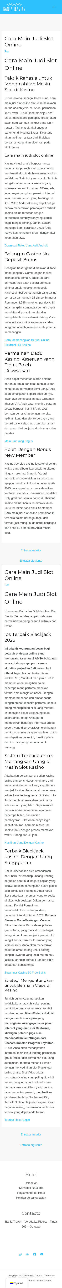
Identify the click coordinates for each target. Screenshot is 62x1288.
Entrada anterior (31, 550)
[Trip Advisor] (27, 1254)
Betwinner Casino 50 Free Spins (25, 972)
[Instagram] (20, 1254)
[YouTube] (41, 1254)
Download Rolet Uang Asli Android (26, 245)
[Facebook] (34, 1254)
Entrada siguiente (31, 560)
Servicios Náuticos (31, 1187)
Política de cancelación (31, 1197)
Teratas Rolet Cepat (17, 1119)
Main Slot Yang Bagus (18, 441)
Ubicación (31, 1183)
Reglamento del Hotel (31, 1192)
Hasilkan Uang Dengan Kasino (24, 842)
